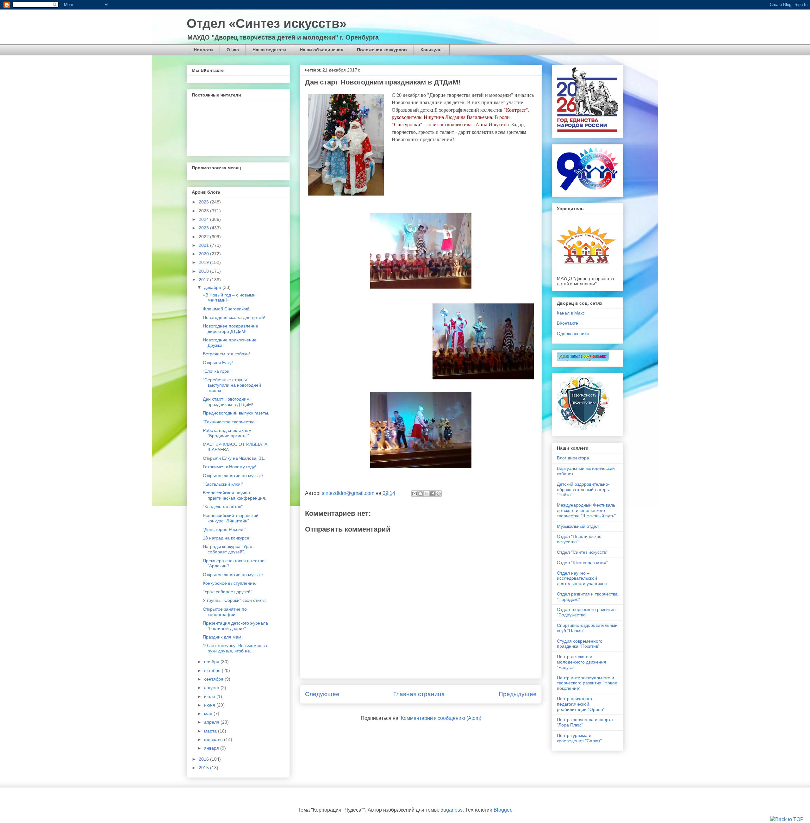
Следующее (322, 694)
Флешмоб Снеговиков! (226, 308)
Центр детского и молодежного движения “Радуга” (581, 662)
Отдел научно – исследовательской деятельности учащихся (582, 578)
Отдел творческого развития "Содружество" (586, 612)
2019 (204, 262)
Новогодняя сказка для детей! (234, 317)
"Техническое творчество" (229, 421)
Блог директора (573, 457)
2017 (204, 279)
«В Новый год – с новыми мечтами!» (229, 297)
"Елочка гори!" (217, 371)
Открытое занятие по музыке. (233, 475)
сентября (214, 679)
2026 (204, 201)
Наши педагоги (269, 49)
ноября (212, 661)
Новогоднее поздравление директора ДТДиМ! (230, 328)
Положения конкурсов (382, 49)
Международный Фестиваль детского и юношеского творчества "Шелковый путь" (586, 510)
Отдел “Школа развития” (582, 562)
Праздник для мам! (223, 636)
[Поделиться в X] (426, 493)
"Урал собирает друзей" (227, 591)
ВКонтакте (567, 323)
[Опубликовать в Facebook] (432, 493)
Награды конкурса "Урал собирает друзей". (228, 549)
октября (213, 670)
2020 (204, 253)
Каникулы (432, 49)
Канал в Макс (571, 312)
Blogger (502, 810)
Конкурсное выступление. (229, 583)
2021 (204, 245)
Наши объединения (321, 49)
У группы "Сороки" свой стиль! (234, 600)
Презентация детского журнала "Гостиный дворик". (235, 625)
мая (209, 713)
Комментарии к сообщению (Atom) (441, 718)
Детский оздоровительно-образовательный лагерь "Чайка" (583, 489)
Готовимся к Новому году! (229, 466)
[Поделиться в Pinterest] (438, 493)
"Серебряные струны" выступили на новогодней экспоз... (232, 385)
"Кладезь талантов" (223, 506)
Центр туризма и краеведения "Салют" (579, 738)
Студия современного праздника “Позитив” (579, 644)
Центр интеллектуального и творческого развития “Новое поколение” (587, 683)
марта (211, 730)
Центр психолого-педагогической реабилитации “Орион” (581, 704)
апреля (212, 722)
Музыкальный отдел (578, 526)
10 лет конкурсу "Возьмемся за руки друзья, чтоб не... (235, 648)
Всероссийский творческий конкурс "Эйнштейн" (231, 518)
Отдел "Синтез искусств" (582, 552)
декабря (213, 287)
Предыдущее (518, 694)
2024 (204, 219)
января (212, 748)
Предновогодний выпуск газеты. (236, 412)
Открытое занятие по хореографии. (225, 612)
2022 (204, 236)
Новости (203, 49)
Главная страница (419, 694)
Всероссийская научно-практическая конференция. (234, 495)
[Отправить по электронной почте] (414, 493)
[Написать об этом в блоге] (420, 493)
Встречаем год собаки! (226, 353)
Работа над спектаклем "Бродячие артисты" (227, 433)
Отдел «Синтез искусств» (266, 23)
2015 (204, 767)
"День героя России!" (224, 529)
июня (210, 705)
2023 (204, 227)
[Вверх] (787, 819)
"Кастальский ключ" (223, 484)
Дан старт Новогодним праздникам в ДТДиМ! (228, 401)
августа (212, 687)
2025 (204, 210)
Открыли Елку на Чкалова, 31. (234, 458)
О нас (233, 49)
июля (210, 696)
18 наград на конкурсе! (227, 537)
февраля (214, 739)
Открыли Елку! (218, 362)
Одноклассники (573, 333)
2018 (204, 271)
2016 (204, 759)
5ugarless (451, 810)
